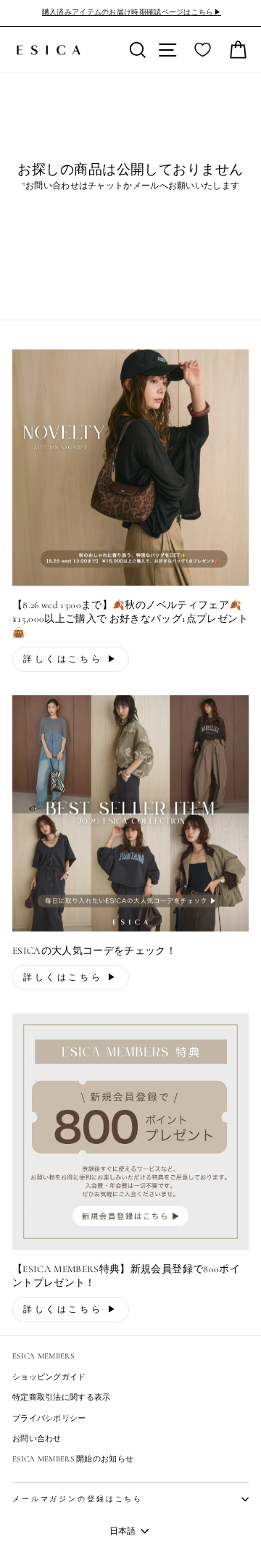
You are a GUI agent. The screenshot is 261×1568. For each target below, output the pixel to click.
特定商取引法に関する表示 (61, 1397)
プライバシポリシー (49, 1418)
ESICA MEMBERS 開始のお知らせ (72, 1459)
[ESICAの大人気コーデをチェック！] (130, 813)
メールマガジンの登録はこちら (77, 1499)
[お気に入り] (202, 50)
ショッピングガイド (49, 1377)
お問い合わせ (37, 1438)
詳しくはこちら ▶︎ (70, 659)
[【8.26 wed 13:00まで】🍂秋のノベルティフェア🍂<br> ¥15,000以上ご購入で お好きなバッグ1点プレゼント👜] (130, 467)
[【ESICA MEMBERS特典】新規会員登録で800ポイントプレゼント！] (130, 1131)
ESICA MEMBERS (43, 1356)
